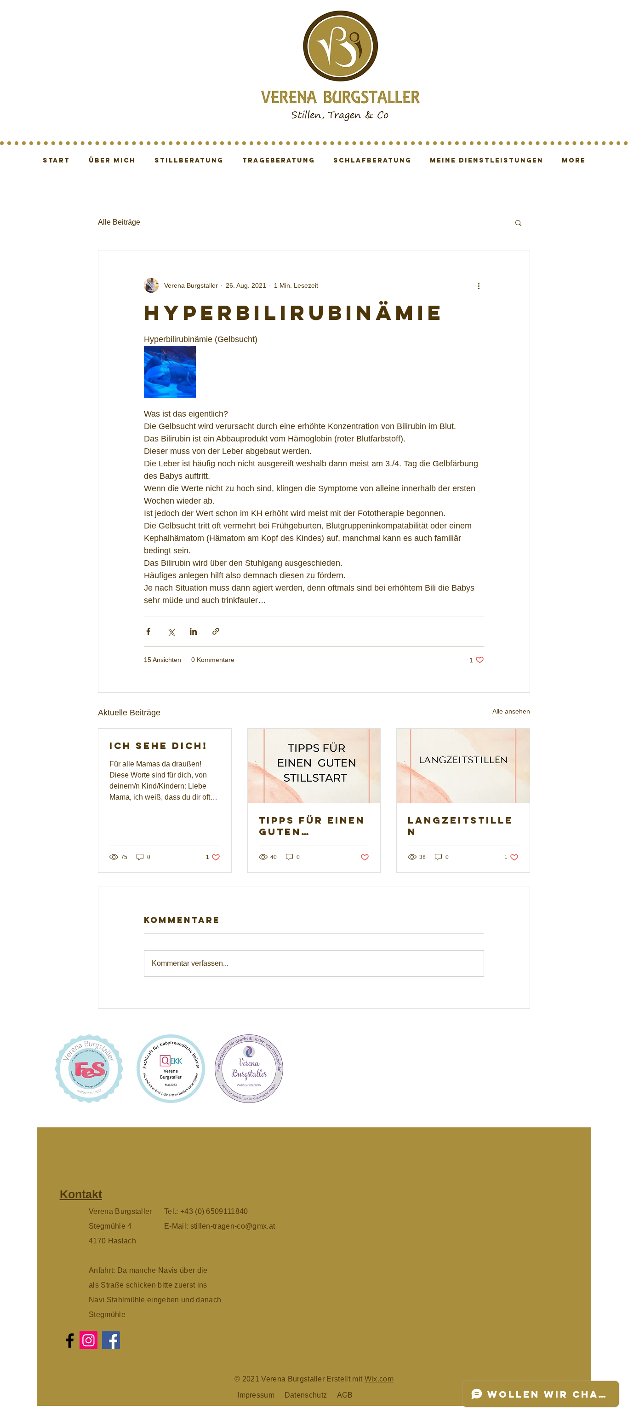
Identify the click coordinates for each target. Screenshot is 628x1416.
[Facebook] (70, 1340)
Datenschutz (307, 1395)
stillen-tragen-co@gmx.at (232, 1226)
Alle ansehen (511, 711)
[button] (518, 222)
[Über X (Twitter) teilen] (170, 631)
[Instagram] (88, 1340)
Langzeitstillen (460, 825)
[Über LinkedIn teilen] (193, 631)
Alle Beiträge (119, 222)
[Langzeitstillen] (463, 766)
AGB (345, 1395)
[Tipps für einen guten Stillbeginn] (314, 766)
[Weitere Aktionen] (478, 285)
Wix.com (379, 1379)
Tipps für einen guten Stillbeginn (312, 825)
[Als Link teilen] (215, 631)
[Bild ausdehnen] (170, 372)
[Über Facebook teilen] (148, 631)
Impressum (255, 1395)
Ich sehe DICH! (158, 745)
